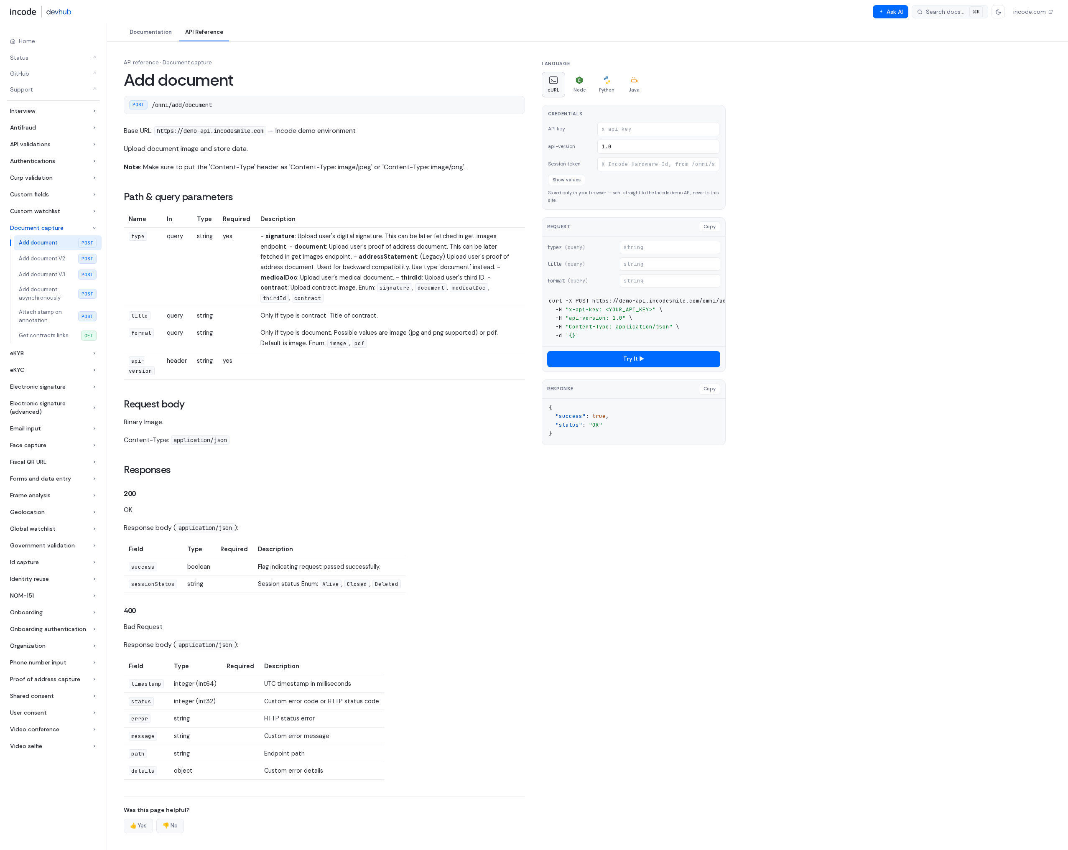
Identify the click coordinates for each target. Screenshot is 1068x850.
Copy (710, 226)
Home (27, 41)
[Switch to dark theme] (998, 11)
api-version (561, 146)
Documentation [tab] (151, 32)
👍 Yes (138, 825)
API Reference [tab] (204, 32)
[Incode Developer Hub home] (40, 12)
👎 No (170, 825)
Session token (564, 163)
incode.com (1029, 11)
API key (556, 128)
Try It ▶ (633, 358)
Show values (567, 180)
